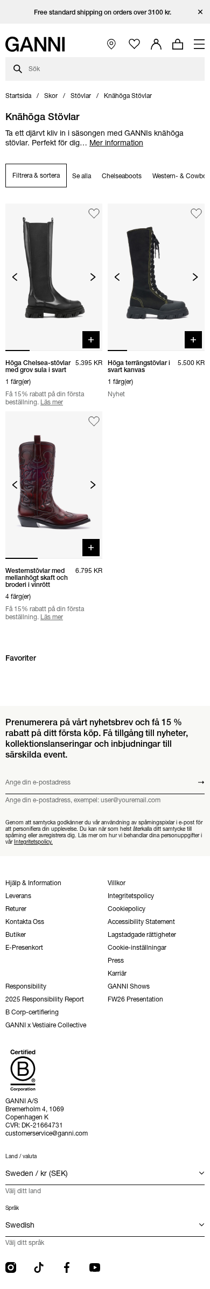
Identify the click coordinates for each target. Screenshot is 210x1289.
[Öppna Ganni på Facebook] (66, 1267)
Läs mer (51, 402)
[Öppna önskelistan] (134, 44)
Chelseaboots (122, 176)
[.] (105, 12)
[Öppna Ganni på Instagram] (10, 1267)
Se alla (81, 176)
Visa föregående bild (14, 277)
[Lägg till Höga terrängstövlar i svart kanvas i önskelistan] (196, 213)
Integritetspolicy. (33, 841)
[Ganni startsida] (35, 44)
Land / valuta (21, 1156)
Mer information (116, 143)
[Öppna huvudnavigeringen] (199, 44)
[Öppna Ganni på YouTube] (94, 1267)
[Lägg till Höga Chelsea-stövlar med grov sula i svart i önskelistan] (94, 213)
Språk (12, 1208)
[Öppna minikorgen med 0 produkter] (178, 44)
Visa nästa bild (92, 277)
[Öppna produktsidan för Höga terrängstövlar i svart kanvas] (156, 277)
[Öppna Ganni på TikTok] (38, 1267)
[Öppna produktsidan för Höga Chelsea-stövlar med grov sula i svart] (53, 277)
